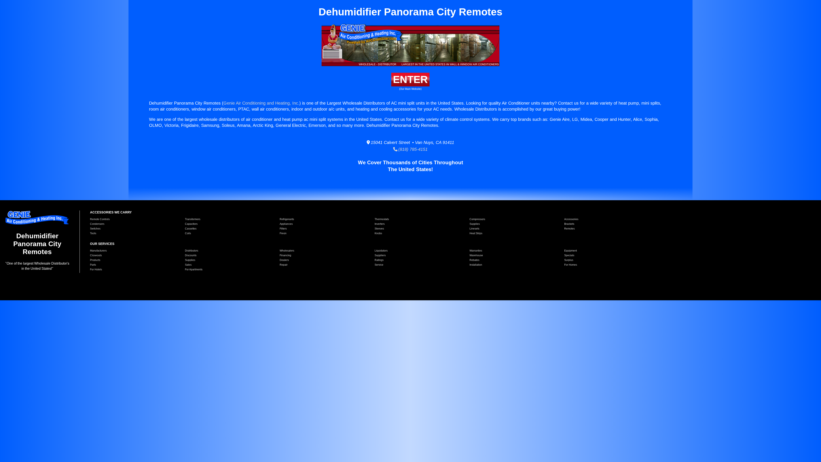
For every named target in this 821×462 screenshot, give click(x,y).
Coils (188, 233)
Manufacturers (98, 250)
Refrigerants (287, 219)
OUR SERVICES (102, 244)
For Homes (570, 264)
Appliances (286, 223)
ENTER (410, 79)
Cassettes (190, 228)
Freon (283, 233)
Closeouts (96, 255)
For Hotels (96, 269)
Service (379, 264)
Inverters (380, 223)
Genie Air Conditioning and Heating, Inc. (261, 103)
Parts (93, 264)
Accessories (571, 219)
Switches (95, 228)
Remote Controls (100, 219)
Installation (476, 264)
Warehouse (476, 255)
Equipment (570, 250)
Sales (188, 264)
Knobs (378, 233)
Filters (283, 228)
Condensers (97, 223)
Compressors (477, 219)
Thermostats (382, 219)
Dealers (284, 260)
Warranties (476, 250)
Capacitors (191, 223)
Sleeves (379, 228)
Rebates (474, 260)
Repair (284, 264)
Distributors (191, 250)
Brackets (569, 223)
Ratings (379, 260)
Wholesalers (287, 250)
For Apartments (193, 269)
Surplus (568, 260)
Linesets (474, 228)
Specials (569, 255)
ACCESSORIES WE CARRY (111, 212)
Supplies (475, 223)
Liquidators (381, 250)
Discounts (190, 255)
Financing (285, 255)
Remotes (569, 228)
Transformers (192, 219)
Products (95, 260)
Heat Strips (476, 233)
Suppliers (380, 255)
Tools (93, 233)
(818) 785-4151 (412, 149)
